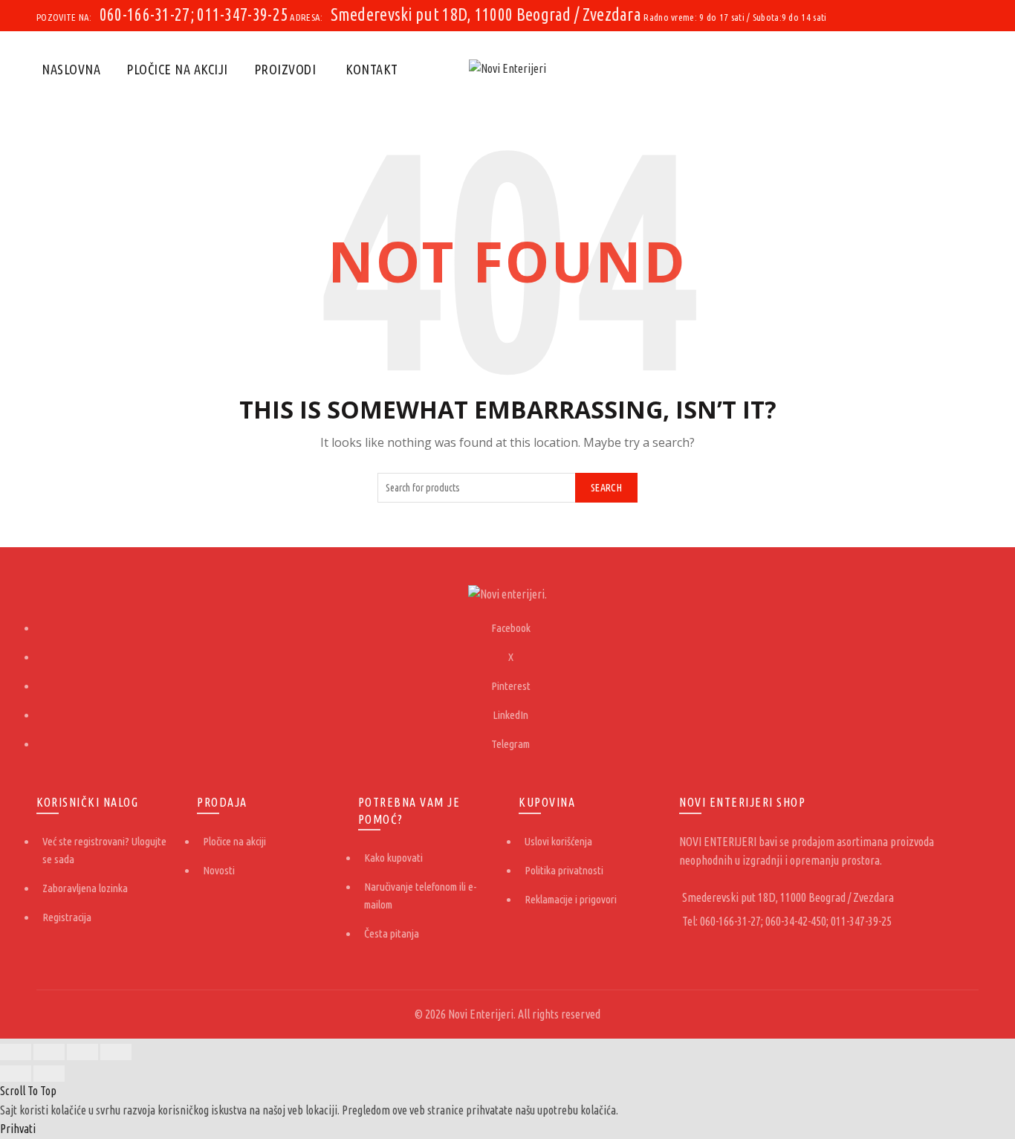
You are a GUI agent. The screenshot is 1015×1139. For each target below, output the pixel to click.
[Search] (967, 69)
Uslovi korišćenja (558, 841)
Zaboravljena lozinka (85, 888)
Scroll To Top (28, 1090)
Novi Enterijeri (480, 1014)
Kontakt (372, 69)
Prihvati (18, 1128)
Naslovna (71, 69)
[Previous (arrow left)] (15, 1073)
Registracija (66, 917)
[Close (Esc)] (15, 1052)
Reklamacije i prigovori (571, 899)
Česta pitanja (391, 933)
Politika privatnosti (564, 870)
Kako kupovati (393, 857)
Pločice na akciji (177, 69)
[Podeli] (49, 1052)
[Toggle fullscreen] (82, 1052)
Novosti (219, 870)
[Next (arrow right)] (49, 1073)
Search (606, 488)
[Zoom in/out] (116, 1052)
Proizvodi (285, 69)
